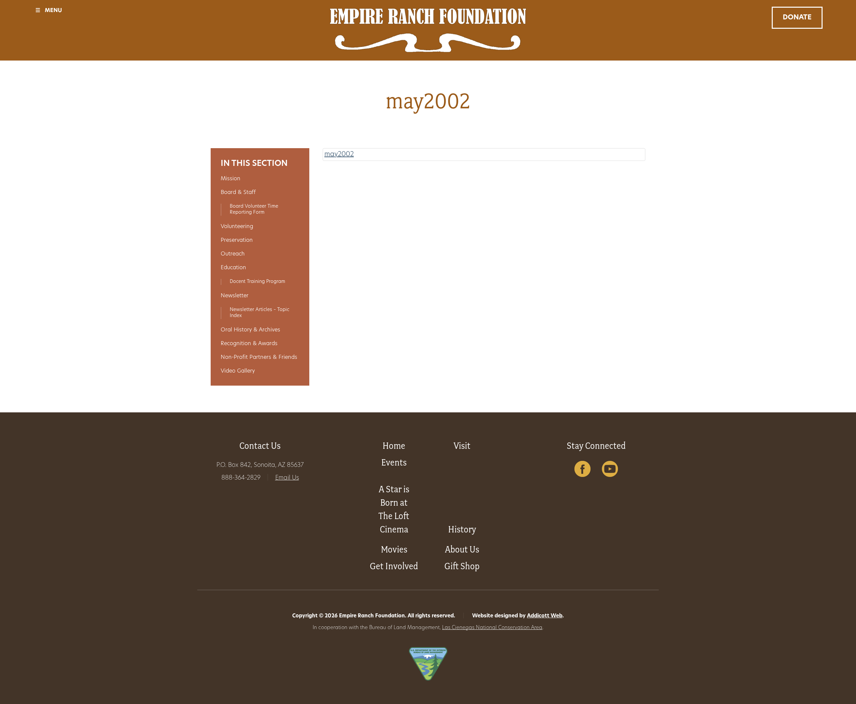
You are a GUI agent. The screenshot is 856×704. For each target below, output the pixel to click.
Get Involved (394, 566)
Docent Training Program (257, 281)
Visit (462, 445)
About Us (462, 549)
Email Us (287, 478)
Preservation (237, 240)
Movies (394, 549)
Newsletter (234, 296)
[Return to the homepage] (428, 30)
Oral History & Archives (250, 330)
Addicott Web (544, 616)
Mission (230, 179)
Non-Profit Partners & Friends (259, 357)
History (462, 529)
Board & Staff (238, 192)
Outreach (233, 254)
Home (394, 445)
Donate (797, 17)
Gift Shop (461, 566)
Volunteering (237, 226)
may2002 (339, 154)
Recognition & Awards (249, 343)
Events (394, 462)
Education (233, 268)
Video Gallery (238, 371)
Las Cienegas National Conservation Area (492, 627)
